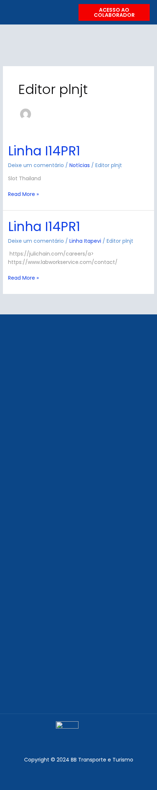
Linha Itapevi (85, 241)
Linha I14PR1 (44, 151)
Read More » (23, 194)
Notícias (79, 165)
